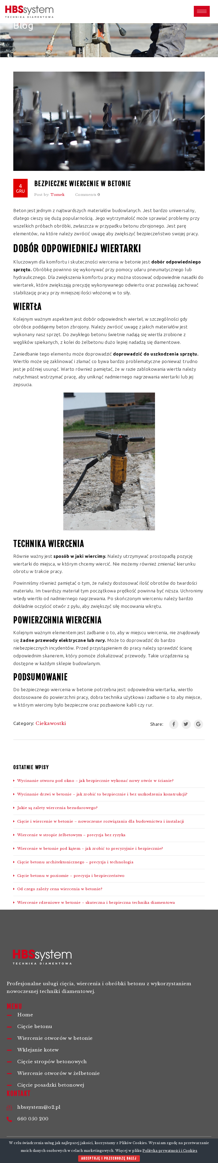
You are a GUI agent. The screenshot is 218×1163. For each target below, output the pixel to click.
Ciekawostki (51, 723)
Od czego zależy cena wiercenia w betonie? (59, 889)
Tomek (58, 194)
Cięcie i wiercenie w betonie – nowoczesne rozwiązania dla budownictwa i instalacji (100, 821)
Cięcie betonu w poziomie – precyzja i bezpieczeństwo (71, 875)
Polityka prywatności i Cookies (169, 1151)
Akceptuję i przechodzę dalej (109, 1158)
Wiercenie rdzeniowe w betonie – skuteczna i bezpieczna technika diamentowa (96, 902)
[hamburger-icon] (202, 11)
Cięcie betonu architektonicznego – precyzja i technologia (75, 862)
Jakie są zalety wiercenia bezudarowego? (57, 808)
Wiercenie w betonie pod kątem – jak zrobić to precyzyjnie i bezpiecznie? (90, 848)
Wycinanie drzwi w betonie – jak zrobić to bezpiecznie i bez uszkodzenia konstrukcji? (102, 794)
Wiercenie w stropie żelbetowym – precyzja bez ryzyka (71, 835)
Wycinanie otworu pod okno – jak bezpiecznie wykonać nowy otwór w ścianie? (95, 780)
